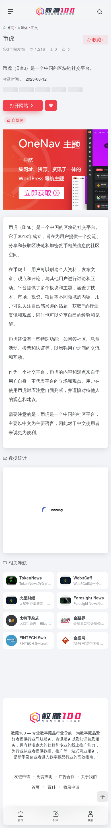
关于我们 (89, 776)
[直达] (51, 580)
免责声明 (44, 776)
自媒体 (22, 27)
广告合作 (67, 776)
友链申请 (22, 776)
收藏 (98, 39)
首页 (10, 27)
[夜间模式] (102, 796)
